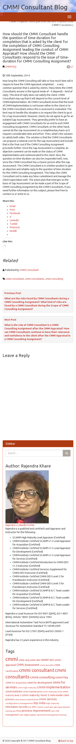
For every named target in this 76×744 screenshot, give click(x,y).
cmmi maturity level (52, 691)
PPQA (18, 711)
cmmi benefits (47, 665)
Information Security (16, 706)
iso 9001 (32, 707)
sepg (26, 714)
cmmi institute (13, 691)
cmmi (11, 659)
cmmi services (48, 699)
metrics (40, 707)
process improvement (36, 710)
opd (47, 707)
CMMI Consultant (29, 270)
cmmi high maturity (27, 687)
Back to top (66, 740)
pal (14, 711)
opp (55, 707)
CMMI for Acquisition (16, 682)
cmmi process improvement (27, 699)
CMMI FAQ (10, 66)
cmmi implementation (53, 687)
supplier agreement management (44, 715)
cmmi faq (61, 677)
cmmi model (56, 695)
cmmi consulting (54, 278)
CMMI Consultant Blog (35, 7)
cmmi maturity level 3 (35, 695)
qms (53, 711)
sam (21, 715)
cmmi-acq (24, 660)
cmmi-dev (35, 660)
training (63, 715)
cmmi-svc (47, 659)
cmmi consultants (34, 278)
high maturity (52, 703)
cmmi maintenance (32, 691)
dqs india (39, 703)
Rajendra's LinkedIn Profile (19, 525)
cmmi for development (39, 682)
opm (51, 707)
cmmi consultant (15, 278)
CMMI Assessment (27, 664)
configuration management (19, 703)
